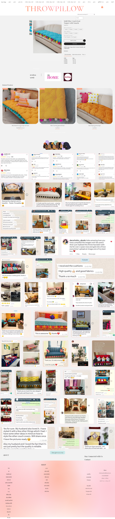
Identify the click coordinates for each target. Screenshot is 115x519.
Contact (87, 459)
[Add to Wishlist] (84, 40)
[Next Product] (114, 106)
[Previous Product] (0, 106)
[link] (68, 54)
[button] (102, 7)
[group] (57, 109)
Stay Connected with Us (93, 456)
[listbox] (79, 18)
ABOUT (6, 455)
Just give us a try (57, 453)
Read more (66, 50)
